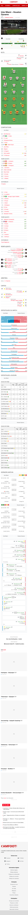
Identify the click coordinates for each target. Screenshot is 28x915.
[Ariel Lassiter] (14, 92)
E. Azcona (6, 176)
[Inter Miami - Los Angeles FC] (14, 489)
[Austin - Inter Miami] (14, 494)
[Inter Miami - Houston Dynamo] (14, 479)
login (5, 798)
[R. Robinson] (22, 92)
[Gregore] (22, 85)
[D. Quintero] (14, 99)
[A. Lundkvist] (23, 112)
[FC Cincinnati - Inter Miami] (14, 484)
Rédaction (14, 890)
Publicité (14, 886)
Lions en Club (16, 5)
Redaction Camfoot (9, 17)
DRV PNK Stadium (10, 21)
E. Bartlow (6, 198)
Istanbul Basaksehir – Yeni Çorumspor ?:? (12, 792)
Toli (2, 5)
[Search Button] (26, 2)
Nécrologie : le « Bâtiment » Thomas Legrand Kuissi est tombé (14, 819)
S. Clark (5, 192)
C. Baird (5, 203)
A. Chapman (7, 281)
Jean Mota (6, 147)
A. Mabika (6, 178)
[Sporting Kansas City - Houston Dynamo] (14, 524)
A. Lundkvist (6, 194)
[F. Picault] (4, 112)
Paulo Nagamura (5, 242)
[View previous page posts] (13, 832)
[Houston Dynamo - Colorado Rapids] (14, 514)
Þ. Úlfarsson (10, 221)
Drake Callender (7, 170)
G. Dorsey (6, 209)
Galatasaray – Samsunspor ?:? (9, 744)
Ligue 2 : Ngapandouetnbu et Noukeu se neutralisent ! (14, 816)
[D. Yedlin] (4, 78)
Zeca (5, 232)
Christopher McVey (8, 140)
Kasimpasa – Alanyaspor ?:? (8, 672)
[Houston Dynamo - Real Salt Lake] (14, 529)
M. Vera (5, 207)
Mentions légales (14, 870)
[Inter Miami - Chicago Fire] (14, 499)
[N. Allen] (23, 78)
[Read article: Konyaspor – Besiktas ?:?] (14, 758)
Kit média (14, 888)
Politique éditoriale (14, 872)
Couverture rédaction (14, 895)
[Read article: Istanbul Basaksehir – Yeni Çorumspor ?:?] (14, 782)
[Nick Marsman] (14, 71)
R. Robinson (7, 155)
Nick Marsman (7, 134)
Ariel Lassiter (7, 153)
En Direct (7, 5)
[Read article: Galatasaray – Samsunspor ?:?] (14, 734)
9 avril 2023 (17, 17)
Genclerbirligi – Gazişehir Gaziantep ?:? (11, 720)
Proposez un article (14, 903)
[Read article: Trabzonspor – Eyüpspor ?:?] (14, 686)
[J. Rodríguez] (14, 105)
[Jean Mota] (14, 85)
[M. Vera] (5, 105)
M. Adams (10, 163)
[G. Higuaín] (5, 92)
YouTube (21, 861)
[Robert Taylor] (5, 85)
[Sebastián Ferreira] (5, 99)
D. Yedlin (10, 136)
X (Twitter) (21, 858)
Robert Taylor (11, 144)
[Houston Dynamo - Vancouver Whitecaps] (14, 519)
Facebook (8, 858)
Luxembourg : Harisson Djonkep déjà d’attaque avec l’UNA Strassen (14, 808)
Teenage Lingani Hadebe (13, 196)
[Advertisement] (14, 912)
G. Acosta (6, 174)
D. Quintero (21, 56)
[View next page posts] (15, 832)
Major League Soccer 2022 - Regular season (12, 20)
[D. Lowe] (10, 78)
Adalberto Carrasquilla (9, 219)
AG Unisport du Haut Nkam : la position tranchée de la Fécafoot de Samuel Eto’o (14, 827)
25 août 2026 (4, 674)
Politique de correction (14, 876)
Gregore (5, 149)
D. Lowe (6, 138)
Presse (14, 892)
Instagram (8, 861)
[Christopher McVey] (17, 78)
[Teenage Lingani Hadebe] (17, 112)
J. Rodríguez (7, 205)
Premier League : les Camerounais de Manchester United (13, 812)
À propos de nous (14, 884)
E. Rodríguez (11, 165)
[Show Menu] (1, 2)
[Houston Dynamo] (22, 26)
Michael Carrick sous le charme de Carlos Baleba (13, 822)
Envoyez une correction (14, 900)
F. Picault (19, 58)
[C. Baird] (22, 105)
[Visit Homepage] (14, 2)
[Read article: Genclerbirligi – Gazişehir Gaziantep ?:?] (14, 710)
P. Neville (3, 184)
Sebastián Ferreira (8, 213)
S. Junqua (6, 226)
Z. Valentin (6, 234)
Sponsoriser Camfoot (14, 909)
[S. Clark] (14, 119)
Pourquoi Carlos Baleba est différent (10, 824)
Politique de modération (14, 878)
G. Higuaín (6, 61)
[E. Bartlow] (10, 112)
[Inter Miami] (5, 26)
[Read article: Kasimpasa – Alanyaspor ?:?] (14, 661)
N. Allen (5, 142)
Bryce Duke (6, 172)
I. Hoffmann (6, 236)
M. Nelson (6, 230)
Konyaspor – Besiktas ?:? (8, 769)
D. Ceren (6, 228)
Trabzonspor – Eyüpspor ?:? (8, 696)
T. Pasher (21, 64)
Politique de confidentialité (14, 874)
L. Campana (10, 161)
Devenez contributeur (14, 905)
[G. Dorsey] (22, 99)
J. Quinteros (6, 167)
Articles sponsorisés (14, 907)
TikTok (8, 864)
